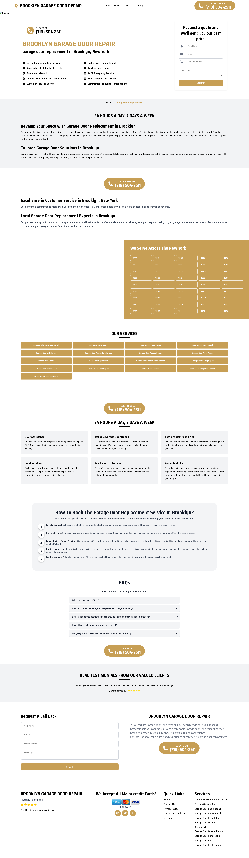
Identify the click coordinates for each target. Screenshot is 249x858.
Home (109, 102)
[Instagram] (118, 813)
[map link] (17, 5)
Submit (201, 82)
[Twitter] (125, 813)
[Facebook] (133, 813)
